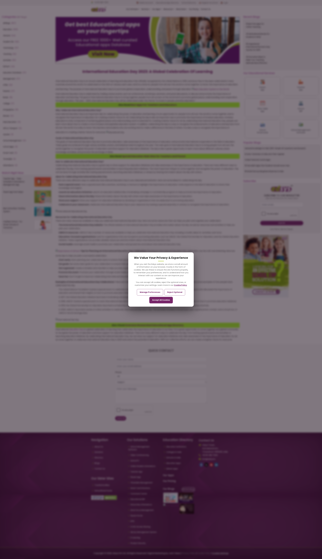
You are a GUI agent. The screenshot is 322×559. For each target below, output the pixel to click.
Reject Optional (174, 292)
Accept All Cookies (161, 300)
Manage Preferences (150, 292)
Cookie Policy (180, 285)
